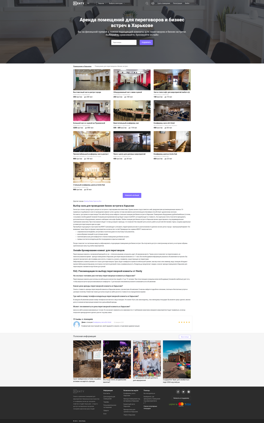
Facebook (178, 392)
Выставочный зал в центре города (87, 92)
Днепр (86, 201)
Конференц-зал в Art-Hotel (164, 123)
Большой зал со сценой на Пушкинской (89, 123)
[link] (82, 66)
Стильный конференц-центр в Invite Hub (89, 185)
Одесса (95, 201)
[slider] (183, 322)
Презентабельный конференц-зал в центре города (93, 154)
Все (100, 201)
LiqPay (173, 404)
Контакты (106, 393)
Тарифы (106, 402)
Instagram (189, 392)
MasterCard (181, 404)
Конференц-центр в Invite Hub (165, 154)
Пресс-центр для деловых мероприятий (129, 154)
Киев (91, 201)
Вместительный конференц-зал (126, 123)
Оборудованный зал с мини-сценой (127, 92)
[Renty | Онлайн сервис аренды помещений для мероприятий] (78, 3)
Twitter (183, 392)
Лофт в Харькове (129, 415)
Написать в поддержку (181, 398)
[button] (117, 3)
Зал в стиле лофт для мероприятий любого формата (174, 92)
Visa (188, 404)
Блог (105, 414)
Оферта (106, 410)
